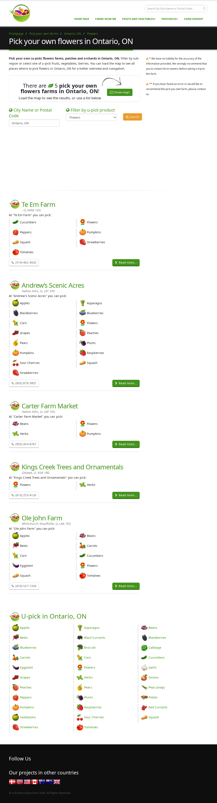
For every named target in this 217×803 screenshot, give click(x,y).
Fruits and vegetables (138, 19)
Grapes (25, 677)
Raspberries (93, 707)
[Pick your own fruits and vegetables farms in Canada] (34, 781)
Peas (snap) (157, 687)
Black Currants (94, 638)
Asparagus (91, 628)
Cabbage (155, 647)
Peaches (26, 687)
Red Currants (158, 707)
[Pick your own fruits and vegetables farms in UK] (56, 781)
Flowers (89, 667)
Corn (87, 657)
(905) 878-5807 (25, 383)
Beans (153, 628)
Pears (88, 687)
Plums (88, 697)
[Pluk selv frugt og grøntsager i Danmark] (12, 781)
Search (134, 117)
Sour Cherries (94, 717)
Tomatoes (91, 727)
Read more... (127, 262)
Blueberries (28, 647)
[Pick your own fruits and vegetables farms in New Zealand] (49, 781)
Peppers (26, 697)
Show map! (121, 92)
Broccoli (89, 647)
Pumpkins (27, 707)
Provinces (169, 19)
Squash (154, 717)
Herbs (88, 677)
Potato (153, 697)
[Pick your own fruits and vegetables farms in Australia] (42, 781)
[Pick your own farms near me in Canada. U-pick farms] (22, 13)
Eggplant (26, 667)
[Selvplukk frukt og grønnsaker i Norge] (19, 781)
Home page (81, 19)
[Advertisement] (105, 156)
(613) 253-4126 (25, 495)
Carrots (25, 657)
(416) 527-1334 (25, 586)
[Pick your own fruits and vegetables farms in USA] (27, 781)
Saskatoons (28, 717)
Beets (24, 638)
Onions (154, 677)
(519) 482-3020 (25, 262)
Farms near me (105, 19)
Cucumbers (157, 657)
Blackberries (157, 638)
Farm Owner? (193, 19)
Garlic (153, 667)
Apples (25, 628)
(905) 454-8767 (25, 444)
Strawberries (29, 727)
